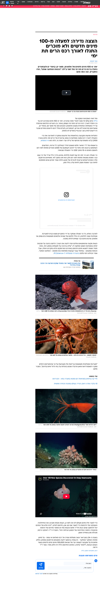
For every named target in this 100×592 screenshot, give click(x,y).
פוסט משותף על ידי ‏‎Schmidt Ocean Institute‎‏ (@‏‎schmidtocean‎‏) (66, 225)
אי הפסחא (45, 141)
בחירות (70, 1)
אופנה (23, 1)
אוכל (48, 1)
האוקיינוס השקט (89, 550)
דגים (96, 550)
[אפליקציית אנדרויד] (12, 6)
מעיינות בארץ (45, 6)
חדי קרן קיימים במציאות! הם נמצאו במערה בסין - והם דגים (75, 379)
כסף (53, 1)
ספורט (76, 1)
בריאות (43, 1)
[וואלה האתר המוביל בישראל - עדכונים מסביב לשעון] (86, 3)
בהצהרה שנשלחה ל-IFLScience (66, 253)
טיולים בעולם (68, 6)
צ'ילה (95, 121)
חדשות (84, 6)
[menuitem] (75, 2)
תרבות (64, 1)
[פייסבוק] (4, 6)
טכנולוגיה (30, 1)
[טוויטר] (6, 6)
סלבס (58, 1)
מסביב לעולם (59, 6)
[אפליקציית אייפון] (9, 6)
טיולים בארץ (76, 6)
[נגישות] (2, 2)
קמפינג (53, 6)
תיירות (36, 1)
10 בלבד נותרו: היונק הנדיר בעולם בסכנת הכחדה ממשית (75, 384)
